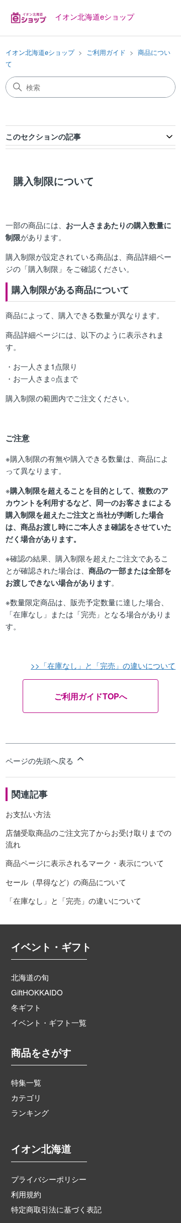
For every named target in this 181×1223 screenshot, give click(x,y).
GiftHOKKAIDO (37, 992)
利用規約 (26, 1194)
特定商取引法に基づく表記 (56, 1209)
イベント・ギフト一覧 (48, 1022)
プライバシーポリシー (48, 1179)
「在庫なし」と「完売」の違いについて (73, 900)
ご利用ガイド (106, 52)
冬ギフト (26, 1007)
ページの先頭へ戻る (40, 760)
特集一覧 (26, 1082)
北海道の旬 (30, 977)
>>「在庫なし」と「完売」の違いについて (103, 665)
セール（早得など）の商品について (66, 882)
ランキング (30, 1112)
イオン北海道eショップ (40, 52)
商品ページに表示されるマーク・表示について (85, 862)
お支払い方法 (28, 814)
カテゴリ (26, 1097)
